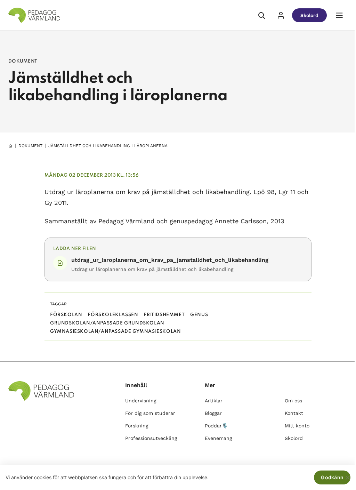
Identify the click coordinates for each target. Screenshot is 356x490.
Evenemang (218, 438)
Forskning (136, 425)
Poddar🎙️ (216, 425)
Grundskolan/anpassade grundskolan (107, 323)
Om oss (293, 400)
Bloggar (213, 413)
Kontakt (294, 413)
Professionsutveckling (151, 438)
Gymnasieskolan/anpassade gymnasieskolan (115, 331)
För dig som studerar (150, 413)
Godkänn (332, 477)
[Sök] (261, 15)
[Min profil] (281, 15)
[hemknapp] (10, 146)
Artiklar (213, 400)
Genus (199, 315)
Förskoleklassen (113, 315)
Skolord (309, 15)
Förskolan (66, 315)
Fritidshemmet (164, 315)
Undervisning (140, 400)
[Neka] (347, 477)
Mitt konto (297, 425)
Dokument (30, 145)
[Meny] (339, 15)
